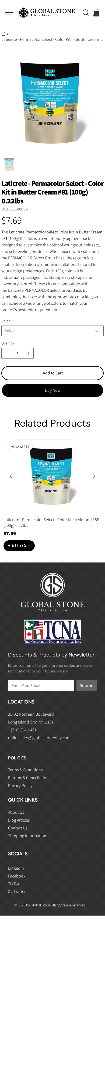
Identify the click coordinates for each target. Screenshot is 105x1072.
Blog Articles (19, 820)
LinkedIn (16, 868)
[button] (85, 12)
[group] (52, 495)
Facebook (17, 876)
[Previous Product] (11, 476)
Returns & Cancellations (29, 777)
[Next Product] (94, 476)
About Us (16, 812)
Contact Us (17, 828)
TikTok (14, 884)
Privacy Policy (20, 785)
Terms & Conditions (25, 770)
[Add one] (28, 353)
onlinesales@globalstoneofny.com (39, 738)
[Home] (3, 33)
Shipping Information (27, 836)
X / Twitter (17, 891)
